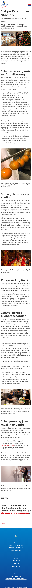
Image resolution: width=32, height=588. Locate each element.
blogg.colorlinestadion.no (15, 513)
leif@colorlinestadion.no (16, 579)
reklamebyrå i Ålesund (21, 587)
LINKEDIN (16, 563)
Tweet (3, 523)
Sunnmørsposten (8, 445)
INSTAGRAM (16, 566)
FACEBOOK (16, 561)
